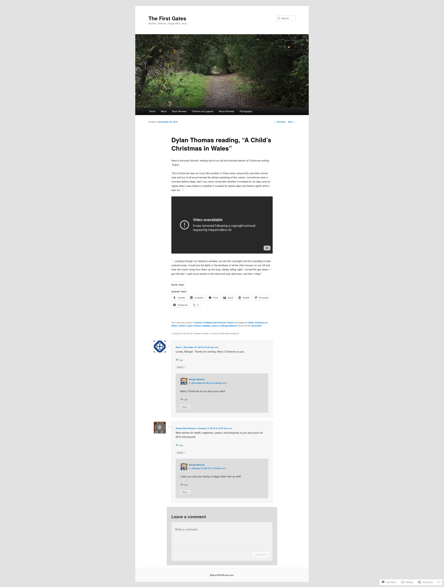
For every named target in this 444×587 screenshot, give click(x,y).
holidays (206, 325)
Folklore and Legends (203, 111)
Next (292, 121)
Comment (260, 554)
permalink (257, 325)
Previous (280, 121)
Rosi (178, 347)
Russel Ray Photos (185, 428)
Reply (181, 367)
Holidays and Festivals (215, 322)
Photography (246, 111)
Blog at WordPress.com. (222, 575)
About (164, 111)
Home (152, 111)
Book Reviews (179, 111)
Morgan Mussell (229, 325)
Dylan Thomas (194, 325)
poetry (215, 325)
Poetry (230, 322)
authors (182, 325)
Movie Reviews (226, 111)
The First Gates (167, 18)
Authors (199, 322)
